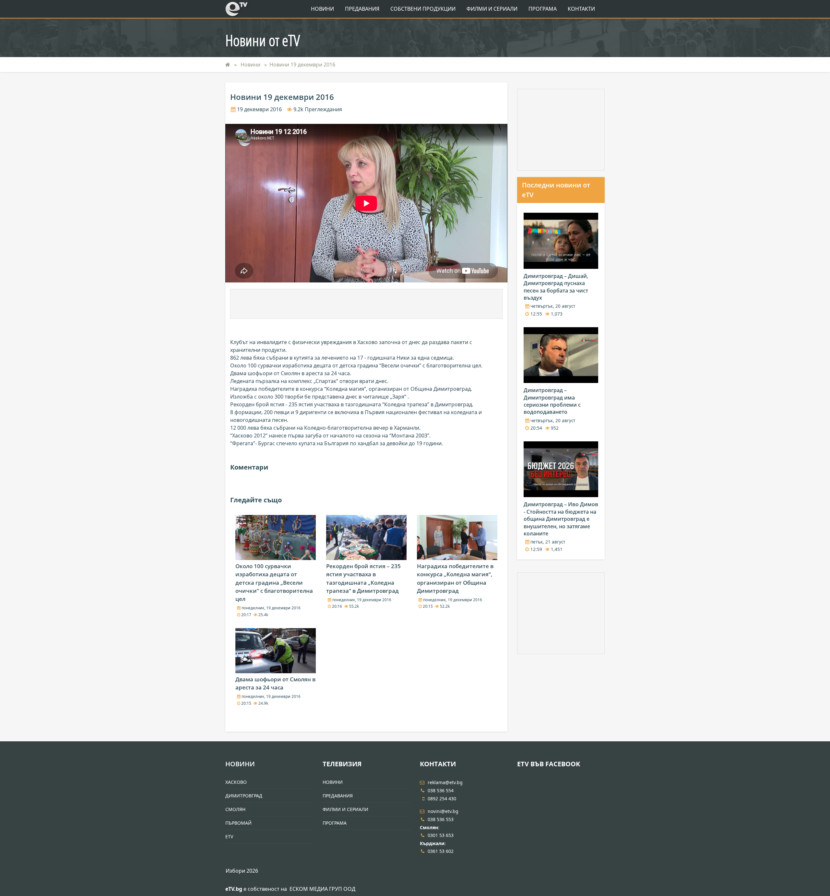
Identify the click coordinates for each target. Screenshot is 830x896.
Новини (322, 8)
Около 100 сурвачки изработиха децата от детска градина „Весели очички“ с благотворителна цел (274, 582)
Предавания (362, 8)
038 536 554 (441, 790)
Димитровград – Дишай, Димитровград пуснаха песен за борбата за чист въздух (556, 286)
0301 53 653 (441, 835)
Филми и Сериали (492, 8)
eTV (229, 836)
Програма (542, 8)
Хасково (236, 782)
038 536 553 (441, 819)
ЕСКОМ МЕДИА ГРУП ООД (322, 888)
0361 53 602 (441, 851)
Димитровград (243, 796)
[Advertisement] (366, 303)
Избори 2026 (242, 870)
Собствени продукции (423, 8)
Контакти (581, 8)
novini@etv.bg (443, 811)
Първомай (238, 823)
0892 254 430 (442, 798)
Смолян (235, 809)
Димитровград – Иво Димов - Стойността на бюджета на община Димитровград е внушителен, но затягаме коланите (561, 519)
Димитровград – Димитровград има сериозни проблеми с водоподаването (552, 401)
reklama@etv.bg (445, 782)
